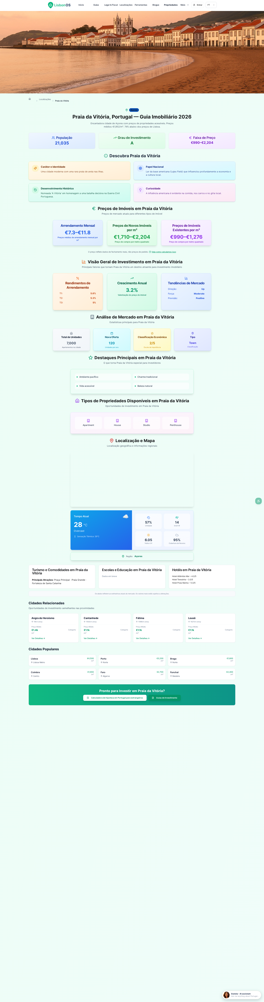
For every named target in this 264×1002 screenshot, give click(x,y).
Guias (96, 5)
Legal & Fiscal (111, 5)
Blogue (155, 5)
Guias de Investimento (166, 698)
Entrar (199, 5)
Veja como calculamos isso (164, 252)
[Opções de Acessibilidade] (258, 501)
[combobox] (211, 5)
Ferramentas (141, 5)
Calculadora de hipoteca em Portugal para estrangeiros (117, 698)
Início (81, 5)
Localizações (126, 5)
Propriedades (171, 5)
